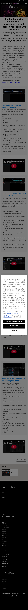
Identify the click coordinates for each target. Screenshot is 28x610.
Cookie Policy (8, 317)
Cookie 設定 (14, 330)
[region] (14, 305)
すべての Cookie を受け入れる (14, 321)
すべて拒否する (14, 325)
